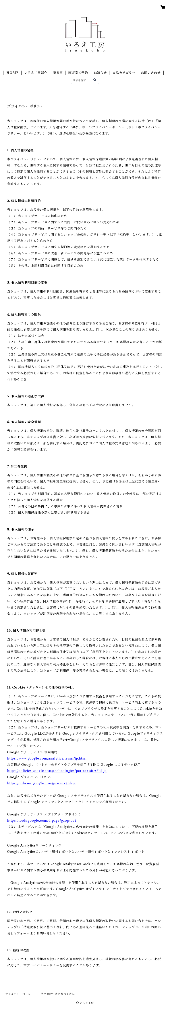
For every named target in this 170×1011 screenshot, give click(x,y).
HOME (12, 73)
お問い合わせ (151, 73)
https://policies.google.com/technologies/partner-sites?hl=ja (57, 771)
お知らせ (100, 73)
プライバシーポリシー (19, 994)
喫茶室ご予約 (78, 73)
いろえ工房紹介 (35, 73)
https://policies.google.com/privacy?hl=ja (41, 783)
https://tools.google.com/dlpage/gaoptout (41, 821)
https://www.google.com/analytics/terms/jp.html (47, 758)
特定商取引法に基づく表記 (58, 994)
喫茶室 (58, 73)
